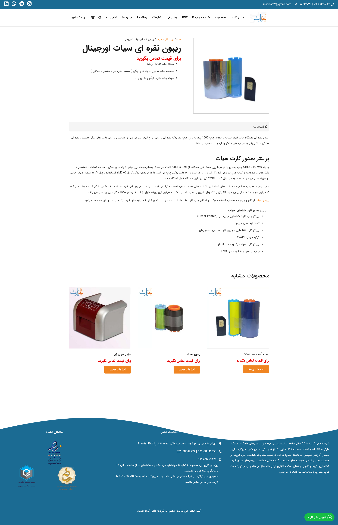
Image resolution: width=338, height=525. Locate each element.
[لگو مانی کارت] (259, 17)
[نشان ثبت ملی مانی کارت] (66, 478)
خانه (178, 39)
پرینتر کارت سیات (165, 39)
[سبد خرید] (92, 17)
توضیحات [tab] (260, 126)
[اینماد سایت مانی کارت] (55, 453)
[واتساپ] (14, 3)
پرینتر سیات (262, 200)
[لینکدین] (6, 3)
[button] (212, 17)
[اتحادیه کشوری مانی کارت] (26, 476)
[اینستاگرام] (29, 3)
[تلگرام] (21, 3)
